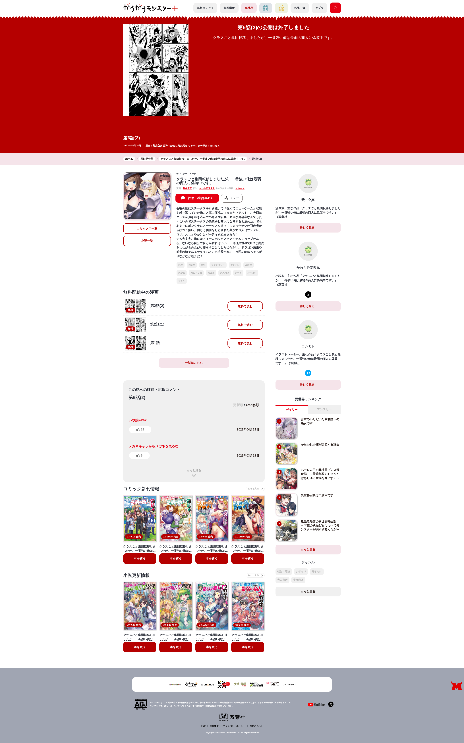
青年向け (317, 571)
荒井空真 (157, 145)
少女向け (298, 579)
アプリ (319, 7)
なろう (181, 280)
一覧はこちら (194, 362)
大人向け (224, 272)
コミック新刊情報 (141, 488)
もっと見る (194, 470)
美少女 (181, 272)
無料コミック (205, 7)
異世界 (249, 7)
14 (142, 429)
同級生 (191, 265)
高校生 (248, 265)
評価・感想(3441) (200, 198)
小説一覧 (147, 240)
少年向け (301, 571)
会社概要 (214, 726)
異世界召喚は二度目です (317, 495)
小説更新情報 (136, 575)
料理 (180, 265)
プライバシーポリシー (234, 726)
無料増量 (229, 7)
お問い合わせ (256, 726)
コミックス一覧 (147, 228)
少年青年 (266, 8)
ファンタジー (218, 265)
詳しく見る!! (308, 227)
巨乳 (203, 265)
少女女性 (281, 8)
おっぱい (251, 272)
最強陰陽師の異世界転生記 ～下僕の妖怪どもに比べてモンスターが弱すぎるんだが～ (320, 525)
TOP (203, 726)
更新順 (238, 405)
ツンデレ (235, 265)
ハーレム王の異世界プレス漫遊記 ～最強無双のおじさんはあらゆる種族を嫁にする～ (320, 474)
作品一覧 (299, 7)
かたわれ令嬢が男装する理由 (320, 444)
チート (238, 272)
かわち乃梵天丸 (178, 145)
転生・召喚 (196, 272)
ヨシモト (214, 145)
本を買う (140, 558)
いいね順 (252, 405)
